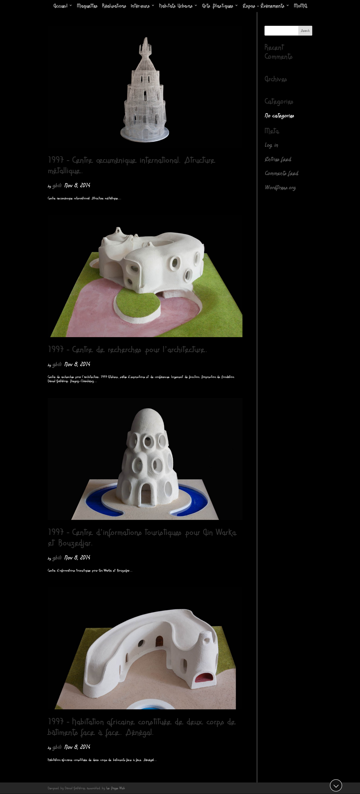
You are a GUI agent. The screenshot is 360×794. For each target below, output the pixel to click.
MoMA (300, 6)
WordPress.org (279, 187)
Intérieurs (140, 6)
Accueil (60, 6)
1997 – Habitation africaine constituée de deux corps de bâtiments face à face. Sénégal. (142, 727)
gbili (56, 185)
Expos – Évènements (264, 6)
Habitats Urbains (176, 6)
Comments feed (281, 173)
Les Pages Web (115, 788)
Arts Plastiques (217, 6)
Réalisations (114, 6)
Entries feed (277, 159)
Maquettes (87, 6)
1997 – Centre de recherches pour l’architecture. (127, 349)
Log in (271, 145)
